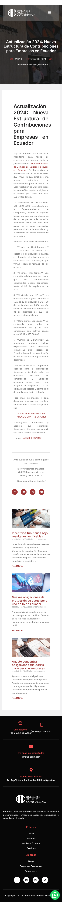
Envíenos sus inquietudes (31, 753)
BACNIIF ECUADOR (32, 438)
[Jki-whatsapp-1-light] (41, 492)
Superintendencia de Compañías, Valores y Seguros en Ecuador (31, 166)
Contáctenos (20, 729)
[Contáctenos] (20, 723)
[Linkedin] (24, 492)
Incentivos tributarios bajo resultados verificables (30, 534)
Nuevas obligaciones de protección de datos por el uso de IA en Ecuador (30, 600)
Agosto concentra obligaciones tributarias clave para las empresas (28, 665)
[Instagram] (32, 492)
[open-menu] (49, 12)
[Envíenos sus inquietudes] (31, 746)
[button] (55, 895)
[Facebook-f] (15, 492)
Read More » (17, 566)
